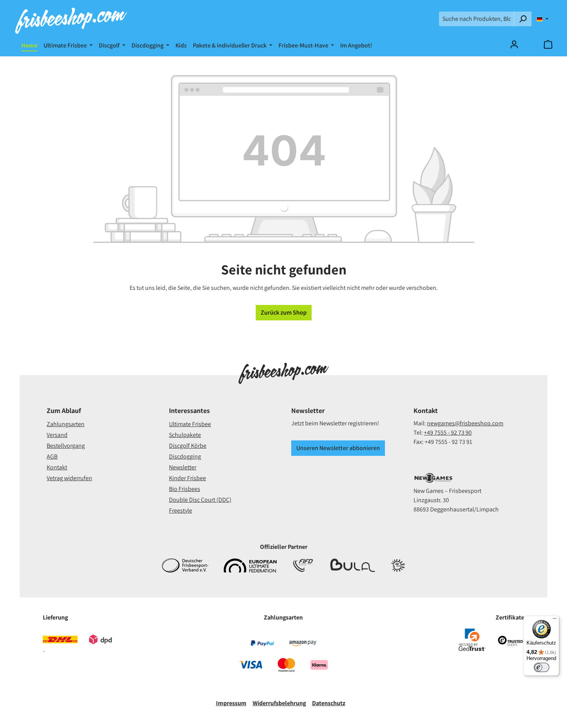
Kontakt (57, 467)
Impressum (231, 703)
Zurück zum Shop (284, 312)
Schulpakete (185, 435)
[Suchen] (523, 19)
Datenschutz (328, 703)
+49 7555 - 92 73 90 (448, 432)
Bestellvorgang (66, 446)
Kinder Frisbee (187, 478)
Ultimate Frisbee (190, 424)
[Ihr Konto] (514, 44)
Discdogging (185, 456)
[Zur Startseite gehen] (71, 19)
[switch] (541, 667)
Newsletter (182, 467)
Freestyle (180, 510)
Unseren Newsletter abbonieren (338, 448)
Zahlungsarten (65, 424)
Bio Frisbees (184, 489)
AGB (52, 456)
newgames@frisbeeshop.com (465, 423)
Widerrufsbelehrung (279, 703)
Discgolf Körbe (187, 446)
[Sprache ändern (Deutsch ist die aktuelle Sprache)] (542, 18)
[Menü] (554, 620)
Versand (57, 435)
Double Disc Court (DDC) (200, 500)
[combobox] (476, 19)
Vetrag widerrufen (69, 478)
